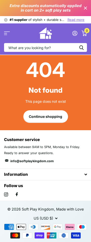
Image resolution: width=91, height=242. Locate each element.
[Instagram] (6, 194)
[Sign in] (74, 33)
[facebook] (17, 194)
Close (85, 8)
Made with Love (70, 209)
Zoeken (81, 47)
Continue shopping (45, 116)
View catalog (7, 33)
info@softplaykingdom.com (32, 161)
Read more (75, 20)
